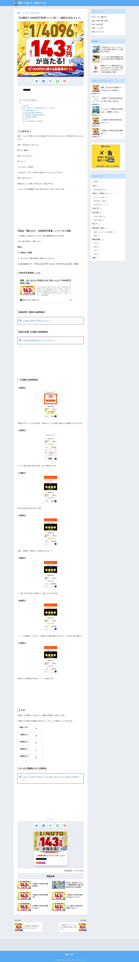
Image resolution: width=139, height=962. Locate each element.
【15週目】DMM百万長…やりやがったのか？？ (39, 340)
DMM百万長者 (79, 871)
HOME (71, 954)
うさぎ (95, 181)
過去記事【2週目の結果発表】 (34, 112)
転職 (95, 258)
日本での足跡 (99, 216)
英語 (96, 254)
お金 (95, 186)
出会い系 (96, 208)
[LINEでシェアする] (57, 81)
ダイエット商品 (100, 197)
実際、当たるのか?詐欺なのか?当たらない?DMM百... (111, 89)
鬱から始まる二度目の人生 (32, 3)
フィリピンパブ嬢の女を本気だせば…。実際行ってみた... (112, 110)
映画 (96, 247)
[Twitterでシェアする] (36, 81)
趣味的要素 (97, 239)
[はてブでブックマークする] (50, 81)
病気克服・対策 (99, 228)
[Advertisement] (50, 208)
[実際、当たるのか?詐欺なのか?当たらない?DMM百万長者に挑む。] (108, 84)
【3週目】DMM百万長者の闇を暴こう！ (112, 132)
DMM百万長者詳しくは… (32, 110)
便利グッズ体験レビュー (102, 193)
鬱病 (96, 235)
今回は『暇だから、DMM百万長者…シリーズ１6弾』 (39, 108)
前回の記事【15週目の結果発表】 (35, 115)
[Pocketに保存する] (64, 81)
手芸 (96, 243)
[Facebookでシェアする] (43, 81)
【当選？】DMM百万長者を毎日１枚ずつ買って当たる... (111, 99)
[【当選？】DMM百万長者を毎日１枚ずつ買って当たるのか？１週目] (108, 95)
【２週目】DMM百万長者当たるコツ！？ (37, 321)
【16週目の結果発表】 (31, 117)
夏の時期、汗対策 (101, 201)
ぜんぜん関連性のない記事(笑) (34, 121)
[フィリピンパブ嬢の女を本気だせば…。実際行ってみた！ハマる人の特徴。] (108, 106)
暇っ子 (95, 224)
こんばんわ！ (26, 105)
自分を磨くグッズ (101, 204)
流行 (96, 250)
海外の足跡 (99, 220)
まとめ (27, 119)
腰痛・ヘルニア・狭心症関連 (104, 232)
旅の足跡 (96, 212)
